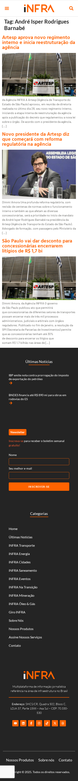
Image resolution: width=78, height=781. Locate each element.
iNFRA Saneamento (23, 570)
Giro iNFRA (17, 612)
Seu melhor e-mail (20, 468)
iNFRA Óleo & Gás (22, 604)
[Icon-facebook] (31, 723)
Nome (13, 455)
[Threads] (63, 723)
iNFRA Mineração (21, 595)
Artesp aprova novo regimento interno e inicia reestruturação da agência (38, 42)
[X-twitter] (55, 723)
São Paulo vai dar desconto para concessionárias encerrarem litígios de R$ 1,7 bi (37, 245)
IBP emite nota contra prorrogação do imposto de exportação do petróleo (39, 377)
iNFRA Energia (19, 554)
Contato (15, 645)
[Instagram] (39, 723)
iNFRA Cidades (20, 562)
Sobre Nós (16, 620)
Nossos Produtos (21, 629)
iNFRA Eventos (20, 579)
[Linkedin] (23, 723)
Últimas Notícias (20, 537)
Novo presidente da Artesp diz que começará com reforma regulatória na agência (35, 139)
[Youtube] (15, 723)
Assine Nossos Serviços (25, 637)
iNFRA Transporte (22, 545)
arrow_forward (11, 382)
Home (13, 529)
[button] (6, 8)
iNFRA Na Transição (23, 587)
